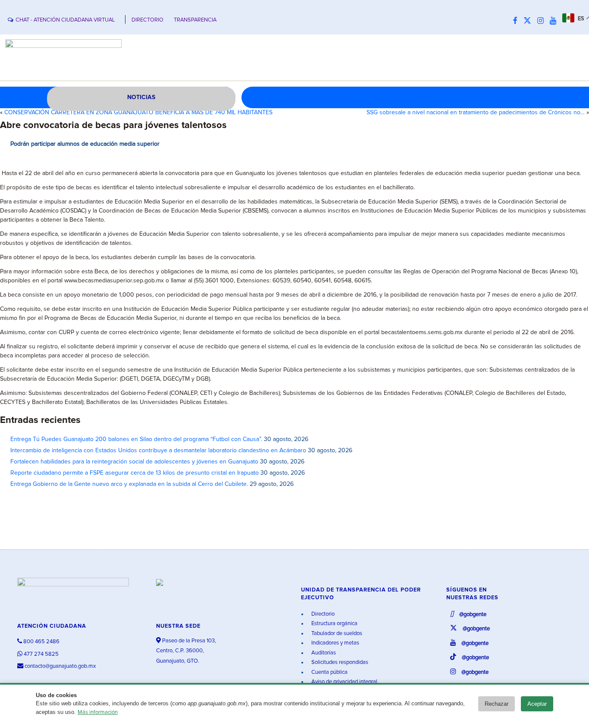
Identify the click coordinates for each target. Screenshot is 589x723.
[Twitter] (529, 21)
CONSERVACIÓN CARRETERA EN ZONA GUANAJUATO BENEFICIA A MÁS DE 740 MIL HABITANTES (138, 113)
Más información (98, 712)
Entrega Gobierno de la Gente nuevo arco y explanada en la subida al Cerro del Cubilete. (129, 484)
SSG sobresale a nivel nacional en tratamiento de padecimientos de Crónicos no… (476, 113)
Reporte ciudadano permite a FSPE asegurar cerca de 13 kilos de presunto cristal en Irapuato (134, 473)
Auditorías (323, 653)
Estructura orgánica (333, 623)
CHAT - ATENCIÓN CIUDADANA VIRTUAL (65, 20)
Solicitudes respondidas (339, 662)
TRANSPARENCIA (195, 20)
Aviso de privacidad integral (343, 682)
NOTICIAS (141, 97)
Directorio (322, 614)
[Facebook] (517, 21)
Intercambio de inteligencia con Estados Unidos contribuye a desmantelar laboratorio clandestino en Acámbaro (158, 451)
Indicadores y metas (334, 643)
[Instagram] (542, 21)
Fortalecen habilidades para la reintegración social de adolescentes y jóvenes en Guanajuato (134, 462)
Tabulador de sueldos (336, 633)
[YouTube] (555, 21)
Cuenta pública (329, 672)
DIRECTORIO (147, 20)
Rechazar (496, 704)
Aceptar (537, 704)
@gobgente (472, 614)
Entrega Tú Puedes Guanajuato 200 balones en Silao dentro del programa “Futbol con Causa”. (136, 439)
